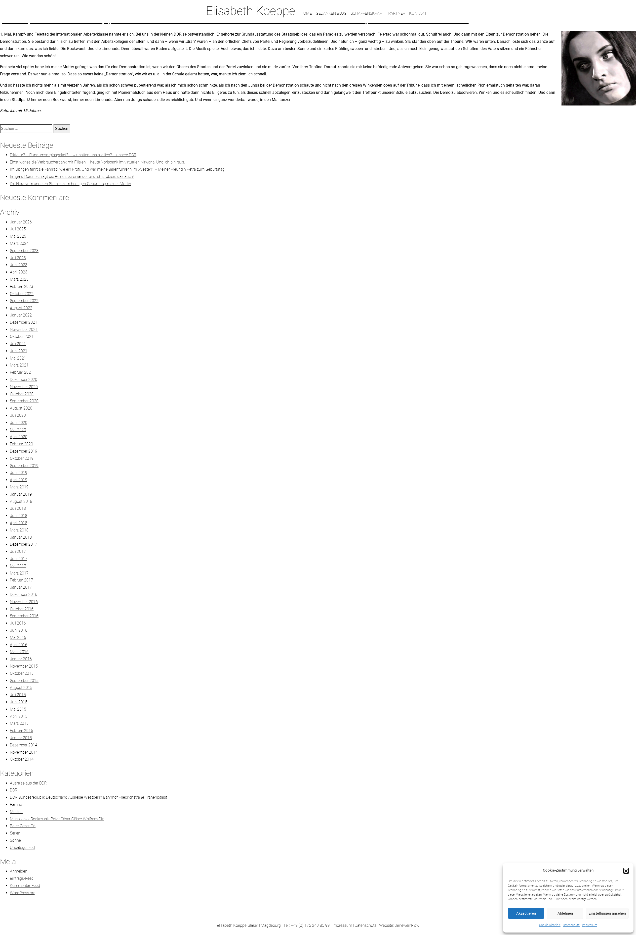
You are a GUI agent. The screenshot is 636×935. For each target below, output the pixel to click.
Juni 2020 (18, 422)
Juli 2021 (18, 343)
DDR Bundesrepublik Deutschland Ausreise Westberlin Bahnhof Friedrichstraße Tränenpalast (88, 797)
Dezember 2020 (23, 379)
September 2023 (24, 250)
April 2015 (18, 716)
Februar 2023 (21, 286)
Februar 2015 (21, 730)
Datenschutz (571, 925)
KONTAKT (418, 13)
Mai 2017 (18, 566)
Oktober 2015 (22, 673)
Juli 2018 (18, 508)
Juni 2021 (18, 351)
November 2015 (24, 666)
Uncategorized (22, 847)
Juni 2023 (18, 264)
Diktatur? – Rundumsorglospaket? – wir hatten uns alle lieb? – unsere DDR (73, 155)
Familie (16, 804)
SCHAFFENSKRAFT (367, 13)
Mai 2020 (18, 429)
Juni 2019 (18, 472)
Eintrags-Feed (22, 878)
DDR (13, 790)
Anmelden (18, 871)
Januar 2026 (21, 222)
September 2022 (24, 300)
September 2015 (24, 680)
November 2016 (24, 601)
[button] (626, 870)
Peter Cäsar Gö (23, 826)
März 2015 (19, 723)
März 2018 (19, 530)
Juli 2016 (18, 623)
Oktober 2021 (22, 336)
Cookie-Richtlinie (549, 925)
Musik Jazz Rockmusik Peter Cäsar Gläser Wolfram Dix (57, 819)
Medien (16, 811)
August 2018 (21, 501)
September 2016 (24, 616)
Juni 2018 (18, 515)
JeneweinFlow (407, 925)
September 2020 (24, 401)
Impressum (589, 925)
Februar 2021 (21, 372)
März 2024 (19, 243)
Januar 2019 (21, 494)
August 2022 (21, 308)
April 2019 (18, 479)
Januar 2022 (21, 315)
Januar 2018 (21, 537)
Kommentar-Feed (25, 885)
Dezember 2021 (23, 322)
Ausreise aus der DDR (28, 783)
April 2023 (18, 272)
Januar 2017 (21, 587)
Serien (15, 833)
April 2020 (18, 436)
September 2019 (24, 465)
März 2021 (19, 365)
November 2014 (24, 752)
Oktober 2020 (22, 394)
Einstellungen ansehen (607, 913)
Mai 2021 (18, 358)
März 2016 (19, 651)
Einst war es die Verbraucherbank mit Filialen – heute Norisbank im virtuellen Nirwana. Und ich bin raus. (97, 162)
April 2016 (18, 644)
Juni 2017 (18, 558)
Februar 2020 (21, 444)
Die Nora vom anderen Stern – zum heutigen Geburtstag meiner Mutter (70, 183)
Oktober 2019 (22, 458)
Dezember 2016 (23, 594)
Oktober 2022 (22, 293)
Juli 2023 (18, 258)
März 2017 (19, 573)
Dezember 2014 (23, 745)
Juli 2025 (18, 229)
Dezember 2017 (23, 544)
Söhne (15, 840)
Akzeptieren (526, 913)
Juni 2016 (18, 630)
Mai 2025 (18, 236)
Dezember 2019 (23, 451)
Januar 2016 (21, 659)
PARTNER (396, 13)
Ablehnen (565, 913)
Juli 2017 (18, 551)
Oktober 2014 (22, 759)
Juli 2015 (18, 694)
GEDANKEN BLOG (331, 13)
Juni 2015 (18, 702)
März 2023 (19, 279)
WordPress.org (23, 892)
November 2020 (24, 386)
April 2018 (18, 522)
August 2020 (21, 408)
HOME (306, 13)
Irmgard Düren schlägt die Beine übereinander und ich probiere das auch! (72, 176)
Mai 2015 (18, 709)
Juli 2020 (18, 415)
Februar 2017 (21, 580)
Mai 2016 (18, 637)
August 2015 (21, 687)
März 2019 (19, 487)
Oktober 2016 (22, 609)
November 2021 (24, 329)
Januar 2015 (21, 737)
